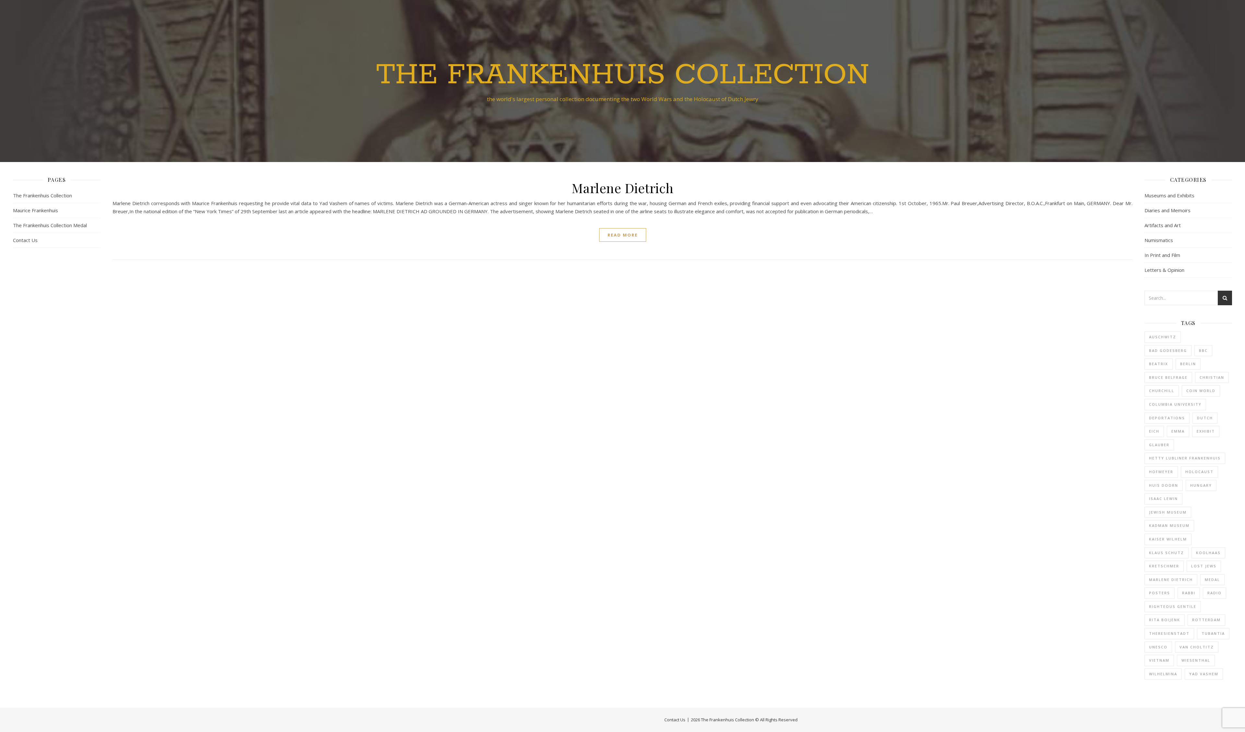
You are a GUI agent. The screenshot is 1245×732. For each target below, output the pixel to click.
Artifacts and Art (1162, 225)
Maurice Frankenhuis (35, 210)
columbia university (1175, 404)
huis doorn (1163, 485)
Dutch (1205, 417)
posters (1159, 592)
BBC (1203, 350)
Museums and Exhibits (1169, 195)
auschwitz (1162, 336)
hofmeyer (1161, 471)
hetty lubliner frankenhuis (1185, 458)
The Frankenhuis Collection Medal (50, 225)
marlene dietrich (1171, 579)
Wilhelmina (1163, 673)
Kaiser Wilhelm (1168, 539)
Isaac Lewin (1163, 498)
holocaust (1199, 471)
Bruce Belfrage (1168, 377)
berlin (1188, 363)
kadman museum (1169, 525)
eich (1154, 431)
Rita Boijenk (1164, 619)
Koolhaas (1208, 552)
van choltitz (1197, 647)
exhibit (1206, 431)
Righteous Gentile (1172, 606)
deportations (1167, 417)
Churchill (1161, 390)
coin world (1200, 390)
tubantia (1213, 633)
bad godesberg (1168, 350)
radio (1214, 592)
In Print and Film (1162, 255)
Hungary (1201, 485)
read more (623, 235)
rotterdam (1206, 619)
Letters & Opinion (1164, 270)
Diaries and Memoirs (1167, 210)
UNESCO (1158, 647)
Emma (1178, 431)
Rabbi (1188, 592)
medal (1212, 579)
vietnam (1159, 660)
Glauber (1159, 444)
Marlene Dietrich (623, 187)
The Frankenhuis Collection (622, 75)
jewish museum (1168, 512)
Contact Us (25, 240)
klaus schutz (1166, 552)
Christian (1212, 377)
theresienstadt (1169, 633)
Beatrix (1158, 363)
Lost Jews (1203, 566)
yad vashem (1203, 673)
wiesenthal (1195, 660)
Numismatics (1158, 240)
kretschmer (1164, 566)
